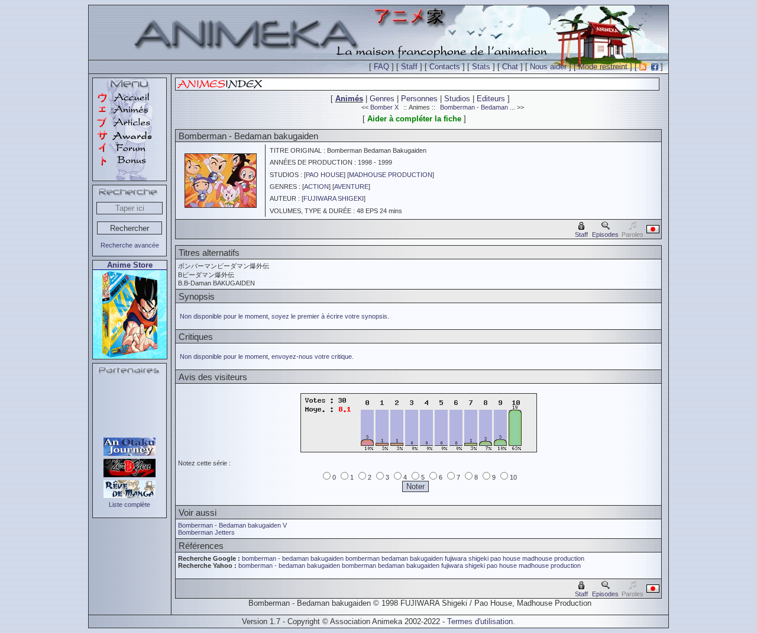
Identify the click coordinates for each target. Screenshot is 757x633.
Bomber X (384, 107)
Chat (510, 66)
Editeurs (491, 98)
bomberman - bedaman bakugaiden (293, 558)
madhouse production (553, 558)
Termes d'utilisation (480, 621)
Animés (349, 98)
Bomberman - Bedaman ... (477, 107)
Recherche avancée (130, 245)
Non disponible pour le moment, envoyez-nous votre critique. (267, 356)
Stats (481, 66)
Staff (409, 66)
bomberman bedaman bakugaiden (394, 558)
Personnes (419, 98)
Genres (382, 98)
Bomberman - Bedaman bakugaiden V (232, 525)
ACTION (316, 186)
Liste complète (129, 504)
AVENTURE (351, 186)
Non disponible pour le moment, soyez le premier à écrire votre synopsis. (284, 316)
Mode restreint (602, 66)
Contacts (444, 66)
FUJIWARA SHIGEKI (333, 198)
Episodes (605, 234)
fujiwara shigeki (467, 558)
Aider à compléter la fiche (414, 118)
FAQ (381, 66)
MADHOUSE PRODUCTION (390, 174)
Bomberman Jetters (206, 532)
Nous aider (548, 66)
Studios (457, 98)
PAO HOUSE (325, 174)
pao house (505, 558)
